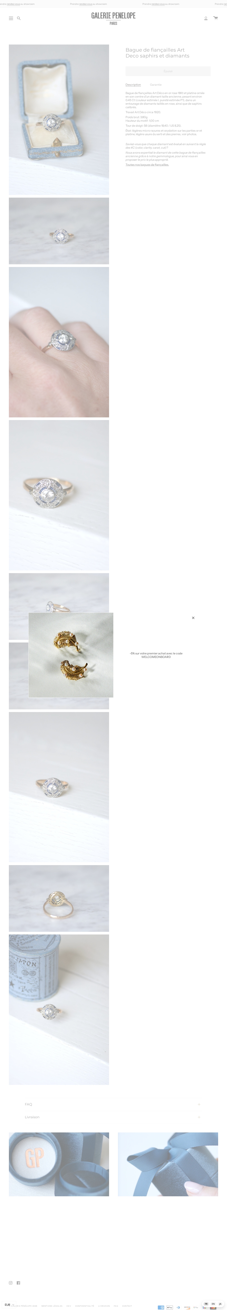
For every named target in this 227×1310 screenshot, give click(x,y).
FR (206, 1303)
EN (213, 1303)
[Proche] (193, 618)
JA (220, 1303)
